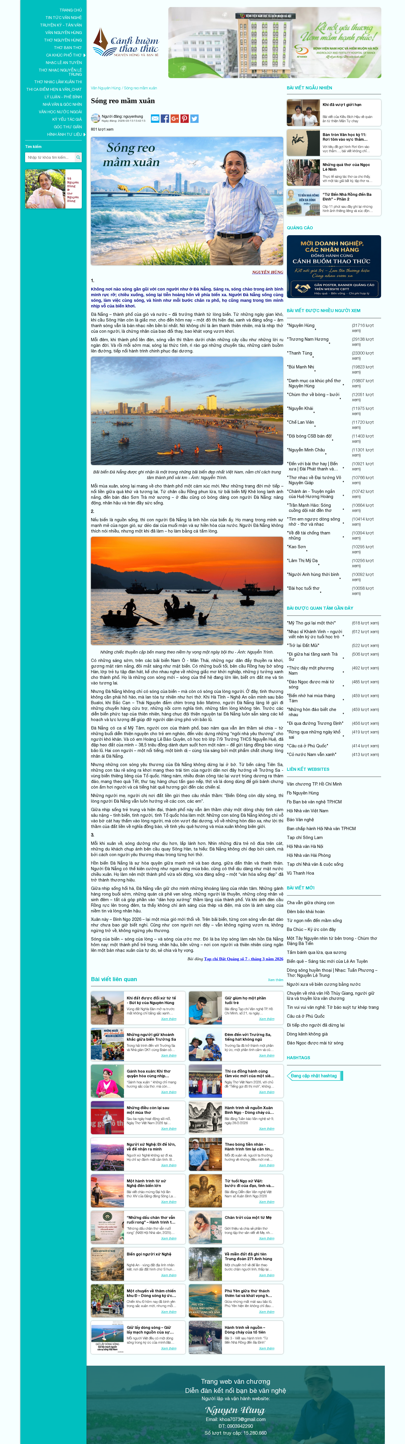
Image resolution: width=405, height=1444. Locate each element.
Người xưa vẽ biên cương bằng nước (324, 984)
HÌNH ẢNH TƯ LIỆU (64, 134)
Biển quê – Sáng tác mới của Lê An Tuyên (327, 961)
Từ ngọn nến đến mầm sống (314, 920)
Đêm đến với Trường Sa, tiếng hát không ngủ (248, 1036)
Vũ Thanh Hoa (300, 873)
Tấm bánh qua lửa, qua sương (316, 952)
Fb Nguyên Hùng (303, 792)
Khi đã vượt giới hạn (342, 104)
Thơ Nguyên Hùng (63, 40)
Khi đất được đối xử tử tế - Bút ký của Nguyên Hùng (151, 1000)
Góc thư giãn (68, 127)
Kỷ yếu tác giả (67, 119)
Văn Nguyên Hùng (63, 32)
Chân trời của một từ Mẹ (248, 1217)
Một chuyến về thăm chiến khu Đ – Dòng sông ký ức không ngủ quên (151, 1293)
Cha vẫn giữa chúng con (310, 902)
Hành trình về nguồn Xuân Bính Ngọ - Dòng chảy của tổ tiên (249, 1110)
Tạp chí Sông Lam (305, 837)
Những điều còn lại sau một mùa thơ (148, 1110)
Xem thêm (275, 980)
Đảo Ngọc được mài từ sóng (315, 1042)
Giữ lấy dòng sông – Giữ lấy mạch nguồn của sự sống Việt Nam (149, 1329)
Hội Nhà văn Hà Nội (305, 846)
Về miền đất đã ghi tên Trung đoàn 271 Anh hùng (248, 1256)
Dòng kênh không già (307, 1034)
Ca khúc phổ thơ (64, 55)
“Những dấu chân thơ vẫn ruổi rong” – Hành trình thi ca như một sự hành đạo (151, 1220)
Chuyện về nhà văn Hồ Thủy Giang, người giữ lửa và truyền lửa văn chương (331, 996)
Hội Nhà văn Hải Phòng (309, 855)
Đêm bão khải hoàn (306, 911)
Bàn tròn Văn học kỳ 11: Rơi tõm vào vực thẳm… (345, 136)
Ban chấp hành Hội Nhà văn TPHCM (321, 828)
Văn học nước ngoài (60, 112)
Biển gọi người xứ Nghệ (149, 1254)
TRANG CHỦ (71, 10)
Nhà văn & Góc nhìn (62, 104)
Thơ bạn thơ (68, 47)
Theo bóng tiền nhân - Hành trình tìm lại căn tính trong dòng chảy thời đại (248, 1146)
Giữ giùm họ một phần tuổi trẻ (245, 1000)
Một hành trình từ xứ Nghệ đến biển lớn (146, 1183)
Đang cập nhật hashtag (314, 1075)
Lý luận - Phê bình (63, 97)
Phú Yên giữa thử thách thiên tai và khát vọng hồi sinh (248, 1293)
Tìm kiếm (33, 146)
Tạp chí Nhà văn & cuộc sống (315, 864)
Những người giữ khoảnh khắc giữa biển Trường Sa (151, 1036)
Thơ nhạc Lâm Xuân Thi (58, 82)
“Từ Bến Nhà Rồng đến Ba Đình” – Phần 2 (347, 196)
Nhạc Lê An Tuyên (64, 62)
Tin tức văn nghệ (63, 17)
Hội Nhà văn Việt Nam (307, 810)
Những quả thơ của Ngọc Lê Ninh (346, 166)
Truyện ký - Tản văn (61, 25)
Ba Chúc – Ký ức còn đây (311, 929)
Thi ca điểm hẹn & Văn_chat (54, 89)
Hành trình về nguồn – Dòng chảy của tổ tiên (245, 1329)
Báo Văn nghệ (300, 819)
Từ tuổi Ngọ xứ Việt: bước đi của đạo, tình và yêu (247, 1183)
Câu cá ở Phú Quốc (306, 1016)
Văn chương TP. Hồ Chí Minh (314, 784)
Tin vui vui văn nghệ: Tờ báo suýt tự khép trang (333, 1007)
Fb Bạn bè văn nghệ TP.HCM (314, 801)
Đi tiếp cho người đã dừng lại (316, 1025)
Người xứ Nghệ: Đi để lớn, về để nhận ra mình (151, 1146)
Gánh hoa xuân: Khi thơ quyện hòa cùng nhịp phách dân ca (149, 1073)
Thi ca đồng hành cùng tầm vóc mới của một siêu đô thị (249, 1073)
